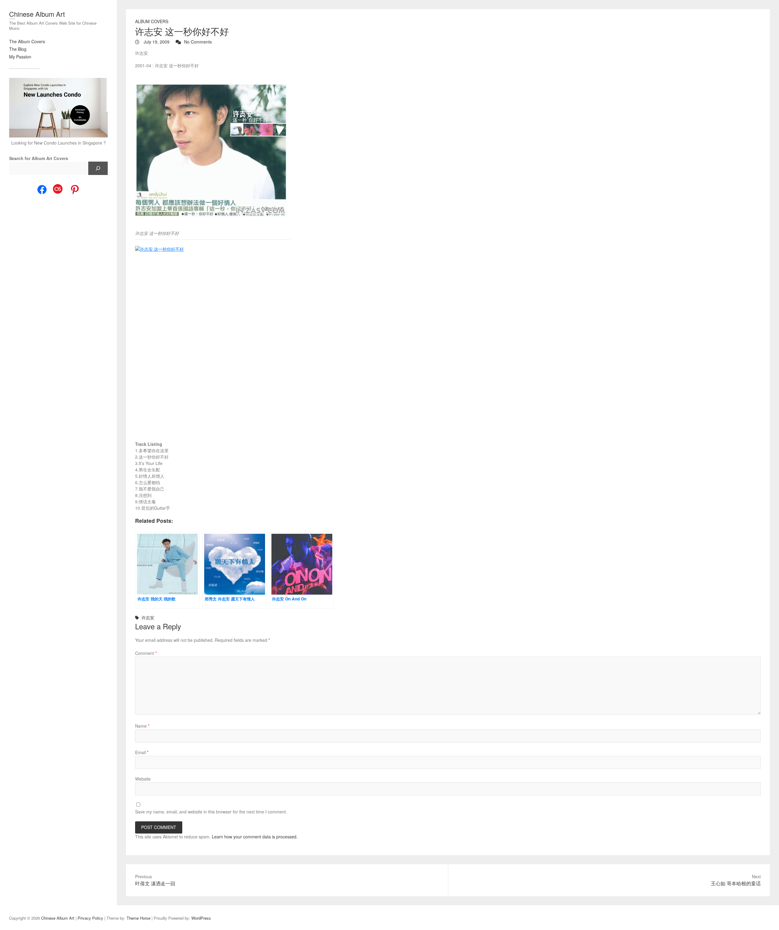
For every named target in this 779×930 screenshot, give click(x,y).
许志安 (147, 617)
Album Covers (151, 21)
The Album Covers (27, 41)
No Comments (198, 42)
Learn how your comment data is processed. (255, 837)
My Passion (20, 57)
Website (143, 779)
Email (141, 752)
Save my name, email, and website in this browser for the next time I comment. (211, 812)
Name (142, 726)
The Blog (17, 49)
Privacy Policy (90, 918)
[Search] (98, 168)
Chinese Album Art (37, 14)
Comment (146, 653)
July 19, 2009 (155, 42)
